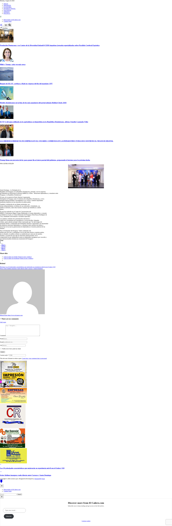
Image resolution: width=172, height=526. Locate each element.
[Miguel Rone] (22, 313)
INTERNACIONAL (10, 8)
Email (1, 342)
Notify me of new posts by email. (11, 349)
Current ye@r (4, 355)
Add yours (3, 322)
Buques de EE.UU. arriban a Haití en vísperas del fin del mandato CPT (26, 84)
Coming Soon (7, 21)
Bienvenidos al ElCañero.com (12, 20)
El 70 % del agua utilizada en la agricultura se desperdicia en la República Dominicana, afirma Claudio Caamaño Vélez (44, 122)
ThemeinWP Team (39, 479)
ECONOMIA (7, 7)
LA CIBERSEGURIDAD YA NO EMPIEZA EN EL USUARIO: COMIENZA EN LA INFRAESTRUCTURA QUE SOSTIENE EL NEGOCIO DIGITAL (56, 141)
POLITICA (7, 13)
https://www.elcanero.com (15, 315)
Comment (3, 335)
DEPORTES (7, 5)
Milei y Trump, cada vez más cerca (12, 64)
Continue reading (86, 521)
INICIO (6, 4)
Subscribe (9, 516)
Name (1, 338)
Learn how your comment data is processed (34, 358)
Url (1, 345)
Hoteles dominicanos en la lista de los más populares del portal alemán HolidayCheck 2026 (33, 103)
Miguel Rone (4, 315)
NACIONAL (7, 10)
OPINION (7, 12)
